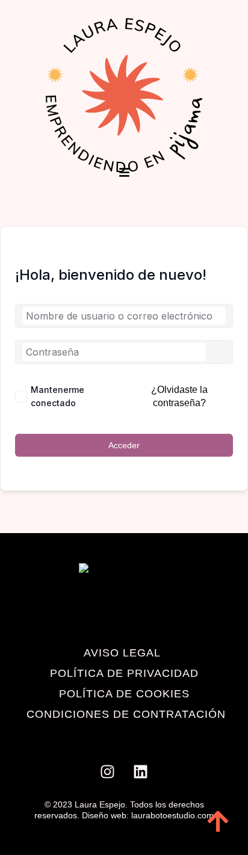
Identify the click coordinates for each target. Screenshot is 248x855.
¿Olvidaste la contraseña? (179, 396)
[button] (124, 173)
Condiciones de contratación (126, 714)
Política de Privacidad (124, 673)
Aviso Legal (122, 653)
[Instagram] (108, 772)
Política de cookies (124, 694)
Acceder (124, 445)
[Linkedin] (141, 772)
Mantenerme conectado (57, 396)
